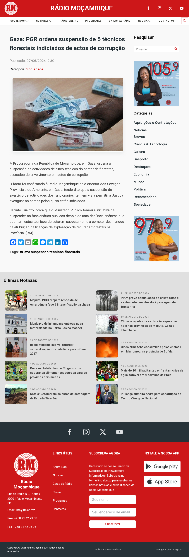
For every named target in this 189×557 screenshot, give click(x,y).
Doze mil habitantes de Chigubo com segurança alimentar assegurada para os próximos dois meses (58, 373)
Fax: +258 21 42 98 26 (21, 527)
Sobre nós (17, 21)
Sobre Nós (60, 467)
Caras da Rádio (120, 21)
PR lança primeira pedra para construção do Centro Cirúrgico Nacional (151, 396)
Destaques (142, 167)
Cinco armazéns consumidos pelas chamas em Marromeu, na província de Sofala (151, 349)
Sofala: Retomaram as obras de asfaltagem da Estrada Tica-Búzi (60, 396)
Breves (139, 136)
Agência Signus (173, 549)
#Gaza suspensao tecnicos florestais (50, 252)
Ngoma (143, 21)
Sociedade (34, 69)
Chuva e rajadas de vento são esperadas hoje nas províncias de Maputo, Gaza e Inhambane (149, 326)
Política (140, 189)
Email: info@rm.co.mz (21, 510)
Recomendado (145, 197)
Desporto (141, 159)
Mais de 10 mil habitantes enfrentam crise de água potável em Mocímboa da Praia (152, 373)
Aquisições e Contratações (155, 122)
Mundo (139, 182)
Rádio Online (69, 21)
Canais (57, 492)
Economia (141, 174)
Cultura (139, 152)
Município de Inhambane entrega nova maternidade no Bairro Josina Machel (56, 326)
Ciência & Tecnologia (150, 144)
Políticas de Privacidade (108, 549)
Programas (93, 21)
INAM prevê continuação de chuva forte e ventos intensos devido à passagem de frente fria (150, 302)
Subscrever (112, 524)
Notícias (42, 21)
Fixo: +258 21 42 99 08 (22, 518)
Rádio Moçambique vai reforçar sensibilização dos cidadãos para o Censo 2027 (59, 349)
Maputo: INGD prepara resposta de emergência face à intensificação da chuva (60, 302)
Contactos (167, 21)
